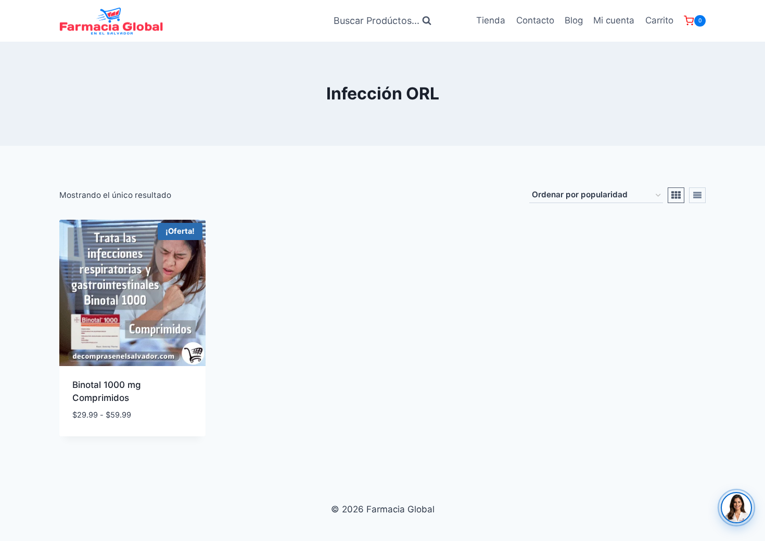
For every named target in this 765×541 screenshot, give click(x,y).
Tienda (490, 20)
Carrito (659, 20)
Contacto (535, 20)
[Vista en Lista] (697, 195)
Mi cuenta (613, 20)
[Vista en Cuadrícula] (676, 195)
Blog (574, 20)
